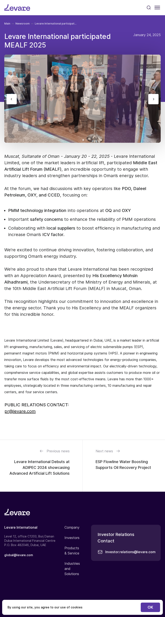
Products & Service (71, 550)
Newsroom (22, 23)
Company (71, 527)
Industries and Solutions (72, 568)
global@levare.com (18, 555)
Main (7, 23)
